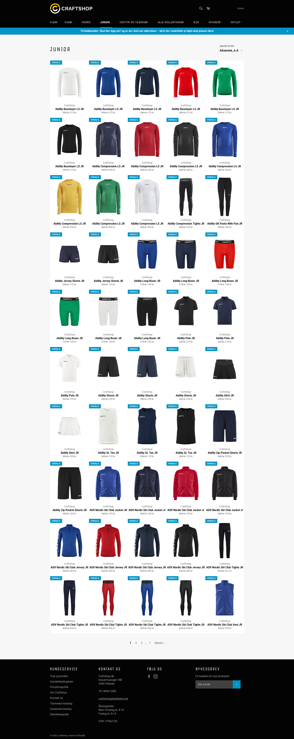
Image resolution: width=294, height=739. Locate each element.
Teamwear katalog (61, 703)
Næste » (160, 643)
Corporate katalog (60, 709)
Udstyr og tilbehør (134, 22)
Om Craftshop (58, 692)
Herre (86, 22)
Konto (241, 8)
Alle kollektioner (171, 22)
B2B (197, 22)
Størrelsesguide (59, 714)
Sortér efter (227, 46)
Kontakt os (56, 698)
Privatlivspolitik (59, 687)
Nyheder (215, 22)
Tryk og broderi (59, 676)
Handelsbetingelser (61, 681)
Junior (105, 22)
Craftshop (63, 735)
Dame (69, 22)
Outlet (236, 22)
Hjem (53, 22)
